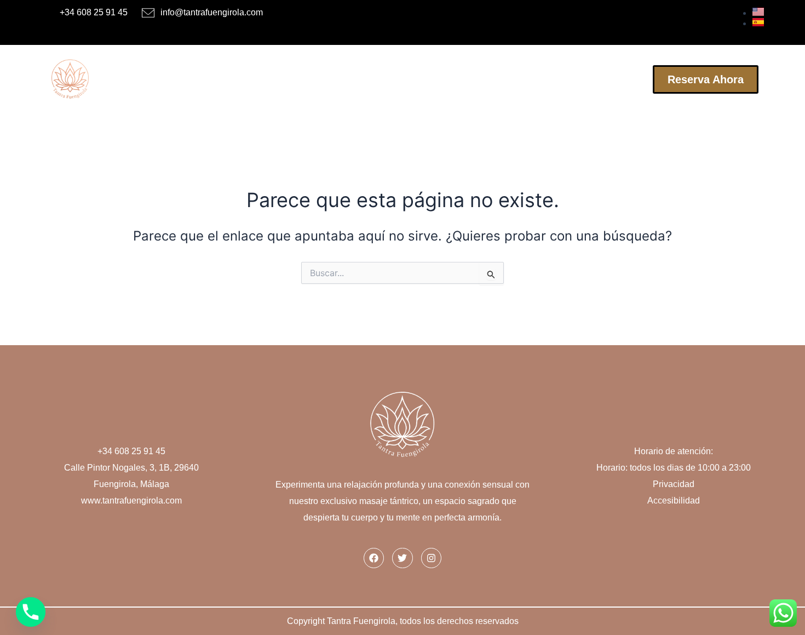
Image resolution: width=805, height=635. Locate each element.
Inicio (187, 79)
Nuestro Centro (481, 79)
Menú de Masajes (331, 79)
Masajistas (245, 79)
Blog (547, 79)
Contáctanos (608, 79)
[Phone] (30, 612)
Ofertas (409, 79)
